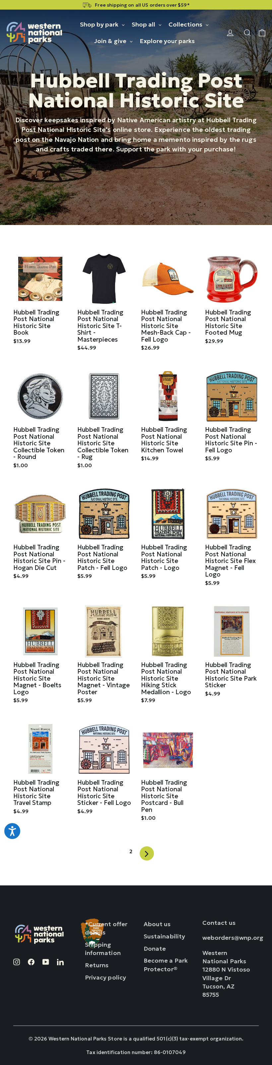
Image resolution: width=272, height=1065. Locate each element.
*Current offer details (106, 928)
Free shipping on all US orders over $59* (142, 5)
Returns (97, 965)
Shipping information (103, 949)
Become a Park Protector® (166, 965)
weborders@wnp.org (233, 937)
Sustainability (164, 936)
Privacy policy (105, 977)
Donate (155, 948)
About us (157, 924)
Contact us (219, 922)
